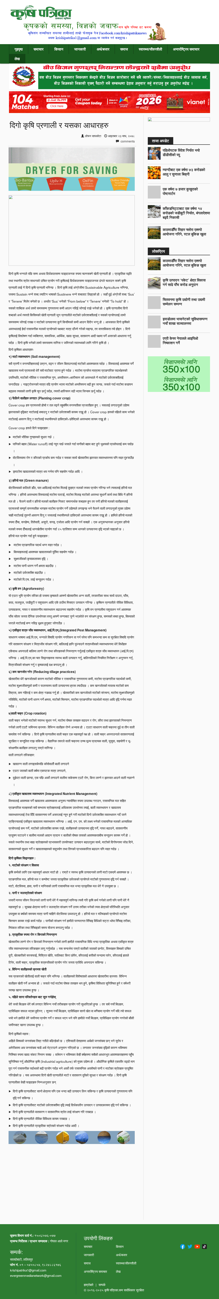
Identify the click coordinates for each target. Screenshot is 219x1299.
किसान (58, 49)
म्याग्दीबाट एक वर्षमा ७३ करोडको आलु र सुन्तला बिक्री (184, 172)
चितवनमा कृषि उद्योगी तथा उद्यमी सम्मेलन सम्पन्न (184, 301)
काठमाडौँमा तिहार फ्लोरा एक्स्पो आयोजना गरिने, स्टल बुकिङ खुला (184, 231)
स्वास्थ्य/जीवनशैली (150, 49)
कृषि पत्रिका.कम (114, 1290)
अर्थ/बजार (103, 49)
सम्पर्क (102, 1284)
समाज (124, 49)
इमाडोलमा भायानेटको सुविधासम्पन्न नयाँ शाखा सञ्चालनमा (185, 321)
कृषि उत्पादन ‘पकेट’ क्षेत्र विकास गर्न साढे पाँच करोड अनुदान (184, 282)
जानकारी (80, 49)
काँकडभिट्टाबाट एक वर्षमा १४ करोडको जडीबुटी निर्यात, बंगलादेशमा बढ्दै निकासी (186, 213)
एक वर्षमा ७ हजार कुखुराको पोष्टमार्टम (180, 191)
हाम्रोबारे (88, 1284)
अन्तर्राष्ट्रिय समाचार (186, 49)
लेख (17, 58)
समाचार (38, 49)
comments (127, 141)
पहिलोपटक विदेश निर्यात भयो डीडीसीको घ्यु (181, 152)
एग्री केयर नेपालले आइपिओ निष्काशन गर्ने (180, 340)
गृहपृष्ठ (19, 49)
